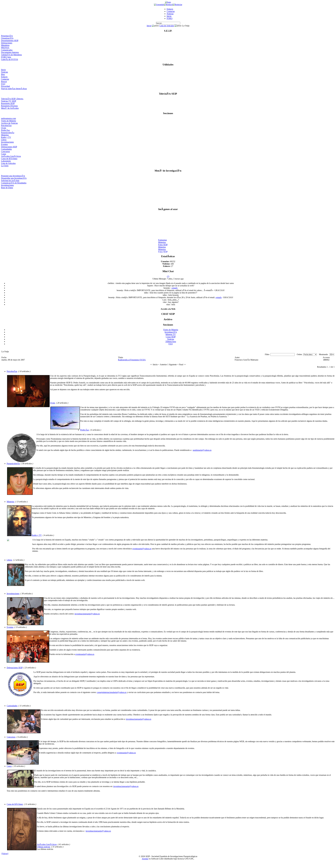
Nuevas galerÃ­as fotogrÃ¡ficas (14, 88)
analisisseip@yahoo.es (202, 450)
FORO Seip (6, 57)
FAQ (3, 84)
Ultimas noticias (43, 847)
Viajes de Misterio (8, 121)
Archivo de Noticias (9, 123)
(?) (168, 276)
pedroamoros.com (8, 118)
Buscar (4, 81)
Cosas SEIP (171, 337)
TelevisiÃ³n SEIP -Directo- (12, 99)
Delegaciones (6, 43)
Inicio (169, 16)
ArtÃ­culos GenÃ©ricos (11, 156)
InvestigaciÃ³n (171, 332)
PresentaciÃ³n (7, 36)
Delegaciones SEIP (9, 147)
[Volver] (4, 853)
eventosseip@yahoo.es (141, 549)
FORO (169, 18)
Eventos (4, 144)
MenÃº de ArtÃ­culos (10, 108)
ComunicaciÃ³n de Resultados (13, 183)
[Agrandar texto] (159, 4)
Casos (3, 154)
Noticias (170, 14)
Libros (3, 140)
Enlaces (170, 9)
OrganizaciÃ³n (7, 38)
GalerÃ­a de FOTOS (9, 59)
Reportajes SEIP (8, 103)
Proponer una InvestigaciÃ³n (13, 176)
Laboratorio (6, 161)
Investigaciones (7, 142)
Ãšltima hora (170, 341)
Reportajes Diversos (9, 106)
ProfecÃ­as (5, 130)
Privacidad (5, 86)
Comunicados (6, 50)
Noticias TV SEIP (8, 101)
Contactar (171, 11)
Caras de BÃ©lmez (9, 158)
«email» (174, 288)
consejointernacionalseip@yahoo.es (111, 692)
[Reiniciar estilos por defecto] (177, 4)
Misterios (5, 135)
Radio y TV (6, 137)
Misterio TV (171, 334)
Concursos (5, 151)
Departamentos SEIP (9, 40)
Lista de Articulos (166, 26)
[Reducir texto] (168, 4)
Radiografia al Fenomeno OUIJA (132, 360)
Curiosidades (6, 149)
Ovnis (3, 128)
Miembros (5, 45)
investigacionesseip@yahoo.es (87, 614)
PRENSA (5, 47)
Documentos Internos (10, 52)
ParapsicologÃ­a (7, 132)
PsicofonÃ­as (6, 125)
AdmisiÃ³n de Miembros (11, 55)
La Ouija (4, 166)
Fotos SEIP (163, 240)
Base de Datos (7, 187)
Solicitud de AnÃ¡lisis (10, 180)
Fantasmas (162, 236)
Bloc (3, 74)
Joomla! (145, 859)
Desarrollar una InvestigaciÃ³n (14, 178)
